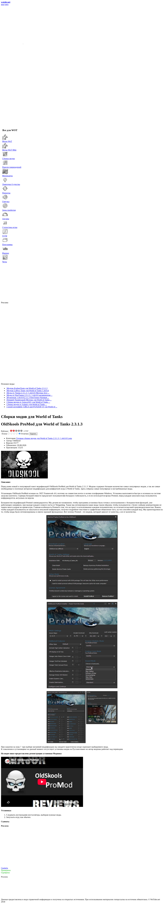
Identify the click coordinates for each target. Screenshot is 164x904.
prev (7, 4)
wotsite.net (5, 2)
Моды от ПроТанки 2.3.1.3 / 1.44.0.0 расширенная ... (29, 395)
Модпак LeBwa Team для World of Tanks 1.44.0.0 (28, 391)
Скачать (4, 868)
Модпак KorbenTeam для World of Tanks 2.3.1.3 (27, 388)
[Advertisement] (79, 282)
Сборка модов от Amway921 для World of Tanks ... (28, 402)
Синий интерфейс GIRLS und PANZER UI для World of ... (32, 407)
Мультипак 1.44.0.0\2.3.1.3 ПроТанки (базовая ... (28, 397)
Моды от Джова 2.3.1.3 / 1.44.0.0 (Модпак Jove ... (28, 393)
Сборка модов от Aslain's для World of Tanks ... (27, 404)
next (2, 4)
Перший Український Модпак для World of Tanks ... (29, 400)
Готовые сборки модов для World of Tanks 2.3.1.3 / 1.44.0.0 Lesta (44, 438)
